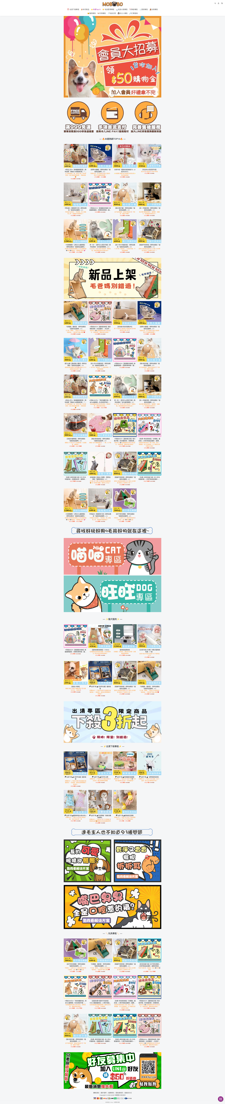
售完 (149, 730)
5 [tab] (115, 53)
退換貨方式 (128, 1050)
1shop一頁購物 (113, 1060)
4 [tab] (114, 53)
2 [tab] (110, 53)
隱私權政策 (119, 1050)
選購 (76, 123)
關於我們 (104, 1050)
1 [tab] (109, 53)
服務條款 (111, 1050)
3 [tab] (112, 53)
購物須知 (96, 1050)
